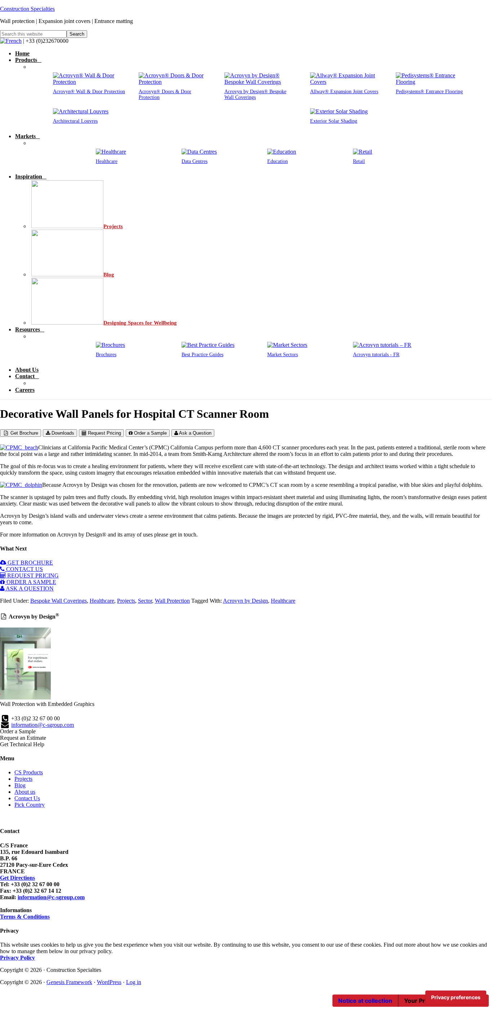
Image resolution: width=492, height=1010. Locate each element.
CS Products (28, 772)
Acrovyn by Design (245, 601)
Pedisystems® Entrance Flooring (429, 91)
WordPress (109, 982)
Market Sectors (282, 354)
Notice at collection (365, 1000)
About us (24, 792)
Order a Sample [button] (18, 731)
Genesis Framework (69, 982)
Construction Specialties (27, 9)
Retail (359, 161)
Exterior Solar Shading (333, 121)
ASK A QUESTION (29, 588)
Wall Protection (172, 601)
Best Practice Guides (202, 354)
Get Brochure (23, 433)
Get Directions (17, 878)
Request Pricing (103, 433)
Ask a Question (194, 433)
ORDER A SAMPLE (30, 582)
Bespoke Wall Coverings (58, 601)
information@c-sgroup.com (42, 725)
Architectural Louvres (75, 121)
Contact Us (27, 798)
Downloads (62, 433)
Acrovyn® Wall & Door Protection (89, 91)
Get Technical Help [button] (22, 744)
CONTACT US (24, 569)
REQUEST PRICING (32, 575)
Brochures (106, 354)
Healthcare (106, 161)
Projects (126, 601)
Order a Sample (150, 433)
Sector (145, 601)
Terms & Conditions (25, 917)
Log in (133, 982)
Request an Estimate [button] (23, 738)
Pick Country (29, 805)
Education (277, 161)
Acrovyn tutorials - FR (376, 354)
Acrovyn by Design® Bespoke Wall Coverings (255, 94)
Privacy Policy (17, 958)
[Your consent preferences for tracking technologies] (455, 997)
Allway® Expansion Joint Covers (344, 91)
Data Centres (194, 161)
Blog (20, 785)
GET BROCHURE (29, 563)
